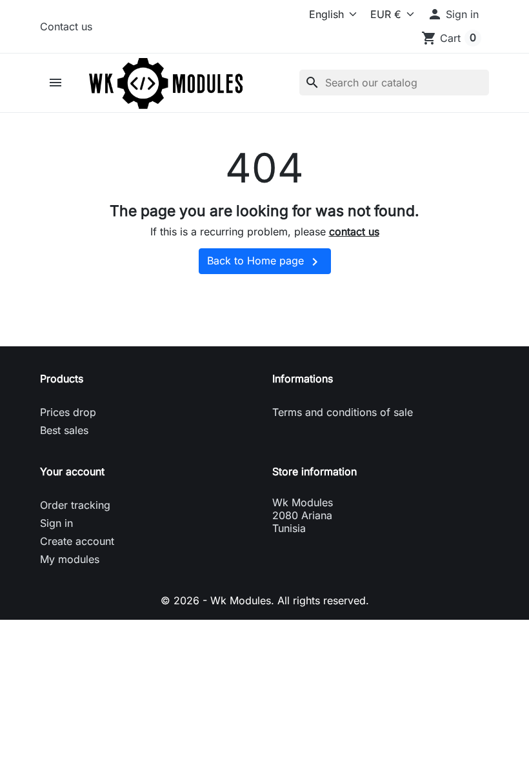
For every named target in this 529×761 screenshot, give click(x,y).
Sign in (56, 523)
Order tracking (75, 505)
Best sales (64, 430)
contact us (354, 231)
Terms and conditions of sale (342, 412)
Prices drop (68, 412)
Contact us (66, 26)
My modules (69, 559)
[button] (452, 14)
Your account (72, 471)
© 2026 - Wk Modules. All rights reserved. (265, 600)
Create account (77, 541)
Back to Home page (265, 262)
